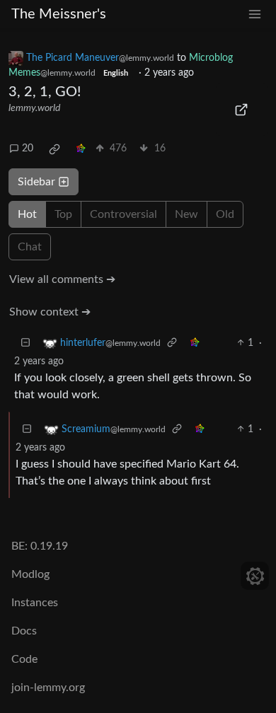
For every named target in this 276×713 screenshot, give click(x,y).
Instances (34, 602)
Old (225, 214)
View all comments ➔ (62, 279)
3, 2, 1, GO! (44, 92)
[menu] (255, 14)
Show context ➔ (50, 312)
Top (63, 214)
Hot (27, 214)
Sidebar (36, 181)
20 (27, 148)
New (186, 214)
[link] (54, 149)
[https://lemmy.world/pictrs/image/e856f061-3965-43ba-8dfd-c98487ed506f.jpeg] (242, 109)
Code (24, 659)
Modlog (30, 574)
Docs (24, 631)
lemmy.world (34, 108)
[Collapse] (25, 343)
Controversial (123, 214)
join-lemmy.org (48, 687)
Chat (30, 247)
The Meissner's (58, 14)
